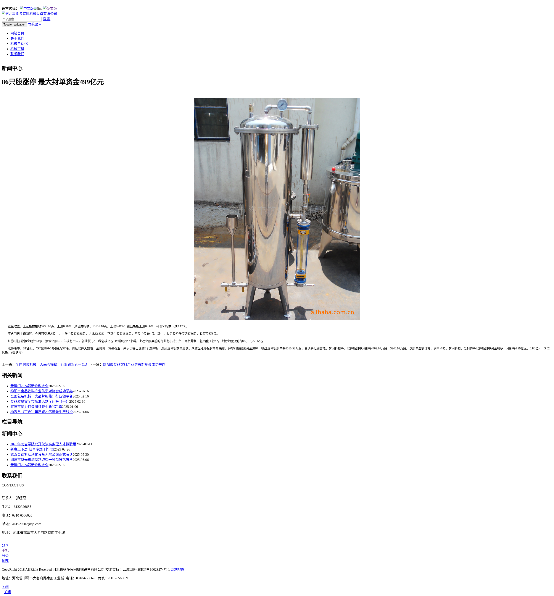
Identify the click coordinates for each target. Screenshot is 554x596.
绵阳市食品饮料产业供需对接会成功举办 (134, 364)
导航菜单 (35, 24)
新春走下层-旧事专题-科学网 (32, 449)
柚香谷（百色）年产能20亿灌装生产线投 (41, 412)
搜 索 (46, 19)
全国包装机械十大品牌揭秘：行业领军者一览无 (52, 364)
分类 (5, 555)
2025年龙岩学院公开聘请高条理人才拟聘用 (43, 444)
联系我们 (17, 54)
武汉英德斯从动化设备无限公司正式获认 (41, 454)
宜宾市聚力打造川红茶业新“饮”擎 (36, 407)
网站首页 (17, 33)
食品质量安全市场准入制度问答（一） (39, 401)
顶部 (5, 561)
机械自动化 (19, 43)
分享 (5, 545)
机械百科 (17, 49)
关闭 (7, 592)
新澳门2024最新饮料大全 (29, 386)
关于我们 (17, 38)
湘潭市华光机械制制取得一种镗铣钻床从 (41, 460)
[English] (50, 8)
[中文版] (27, 8)
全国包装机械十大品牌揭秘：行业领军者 (41, 396)
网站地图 (178, 569)
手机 (5, 550)
